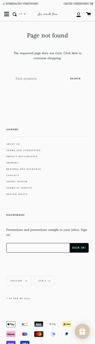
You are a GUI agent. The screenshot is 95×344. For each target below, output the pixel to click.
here (75, 53)
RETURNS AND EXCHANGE (23, 169)
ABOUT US (13, 144)
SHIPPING (12, 162)
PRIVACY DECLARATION (22, 156)
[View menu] (6, 14)
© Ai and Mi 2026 (18, 298)
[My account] (76, 14)
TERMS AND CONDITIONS (23, 150)
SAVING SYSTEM (17, 181)
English (17, 281)
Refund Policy (17, 194)
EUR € (42, 281)
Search (75, 78)
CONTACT (12, 175)
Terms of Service (19, 188)
